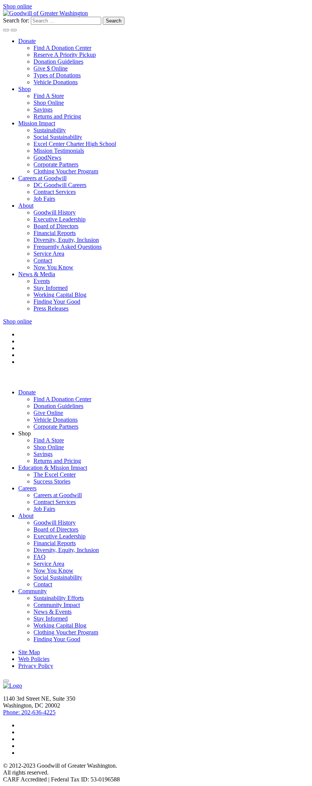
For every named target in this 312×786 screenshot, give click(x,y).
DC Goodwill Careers (59, 185)
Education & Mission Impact (52, 467)
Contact (42, 260)
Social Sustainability (57, 137)
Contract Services (54, 192)
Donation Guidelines (58, 61)
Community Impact (56, 605)
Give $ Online (50, 68)
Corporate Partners (55, 164)
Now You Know (53, 267)
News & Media (36, 274)
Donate (27, 41)
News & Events (52, 611)
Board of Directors (55, 226)
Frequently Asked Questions (67, 246)
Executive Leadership (59, 219)
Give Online (48, 413)
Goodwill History (54, 212)
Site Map (29, 652)
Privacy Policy (35, 666)
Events (41, 281)
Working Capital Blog (59, 294)
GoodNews (47, 157)
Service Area (48, 253)
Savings (43, 109)
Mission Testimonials (58, 150)
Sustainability (49, 130)
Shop (24, 89)
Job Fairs (44, 198)
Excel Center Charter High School (74, 144)
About (25, 205)
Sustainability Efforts (58, 598)
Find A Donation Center (62, 48)
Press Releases (50, 308)
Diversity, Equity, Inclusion (66, 240)
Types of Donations (57, 75)
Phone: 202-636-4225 (29, 712)
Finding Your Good (56, 301)
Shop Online (48, 102)
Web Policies (33, 659)
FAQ (39, 557)
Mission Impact (36, 123)
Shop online (17, 6)
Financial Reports (54, 233)
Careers (27, 488)
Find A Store (48, 96)
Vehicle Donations (55, 82)
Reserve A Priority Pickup (64, 54)
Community (32, 591)
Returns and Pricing (57, 116)
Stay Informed (50, 288)
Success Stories (51, 481)
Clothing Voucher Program (65, 171)
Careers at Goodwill (42, 178)
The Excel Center (54, 474)
